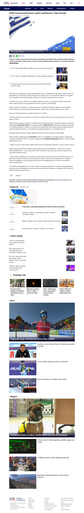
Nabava (46, 502)
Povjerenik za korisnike (50, 505)
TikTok (40, 181)
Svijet (42, 8)
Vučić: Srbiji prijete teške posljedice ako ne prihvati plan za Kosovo (32, 68)
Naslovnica (13, 3)
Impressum (31, 507)
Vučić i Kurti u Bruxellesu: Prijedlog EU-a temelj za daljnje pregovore (32, 76)
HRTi (64, 3)
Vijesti (23, 3)
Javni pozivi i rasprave (67, 498)
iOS (56, 180)
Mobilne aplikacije (65, 505)
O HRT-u (30, 498)
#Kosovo (18, 175)
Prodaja (46, 500)
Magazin (39, 3)
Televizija (49, 3)
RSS (62, 507)
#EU (11, 175)
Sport (31, 3)
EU (35, 8)
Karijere (30, 504)
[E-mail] (20, 56)
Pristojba (46, 498)
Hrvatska (28, 8)
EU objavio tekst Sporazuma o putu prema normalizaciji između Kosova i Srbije (31, 85)
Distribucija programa (66, 504)
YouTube (45, 181)
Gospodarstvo (61, 8)
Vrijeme (72, 8)
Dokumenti (31, 502)
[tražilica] (79, 3)
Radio (57, 3)
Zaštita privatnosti (49, 504)
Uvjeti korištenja (65, 509)
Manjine (50, 8)
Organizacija (31, 500)
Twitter (29, 181)
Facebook (24, 181)
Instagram (35, 181)
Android (60, 180)
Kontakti (30, 505)
